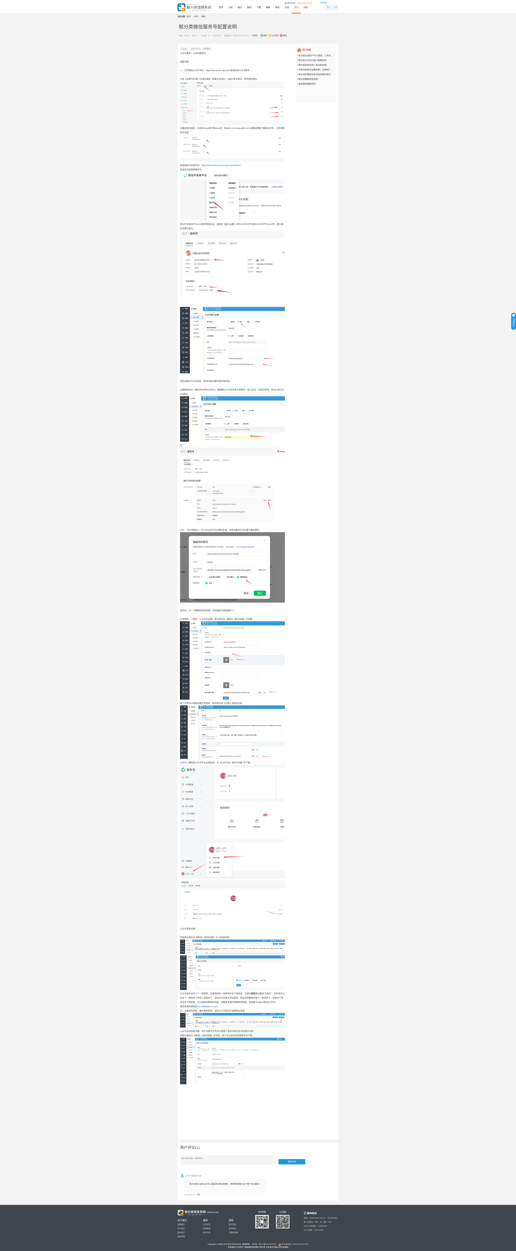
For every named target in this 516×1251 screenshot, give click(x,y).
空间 (287, 7)
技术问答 (207, 1232)
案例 (249, 7)
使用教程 (207, 1228)
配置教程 (206, 49)
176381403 (322, 1226)
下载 (259, 7)
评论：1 (195, 36)
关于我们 (181, 1228)
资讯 (296, 7)
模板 (268, 7)
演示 (240, 7)
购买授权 (232, 1224)
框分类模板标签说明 (308, 79)
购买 (277, 7)
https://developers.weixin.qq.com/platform (221, 165)
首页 (221, 7)
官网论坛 (323, 3)
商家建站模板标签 (307, 84)
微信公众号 (195, 49)
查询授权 (232, 1228)
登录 (328, 7)
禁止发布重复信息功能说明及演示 (314, 74)
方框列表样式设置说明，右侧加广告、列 (317, 69)
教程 (203, 16)
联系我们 (181, 1232)
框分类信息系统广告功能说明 (312, 65)
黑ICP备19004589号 (267, 1244)
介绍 (230, 7)
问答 (306, 7)
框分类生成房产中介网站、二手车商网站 (317, 55)
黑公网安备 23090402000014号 (294, 1244)
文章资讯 (207, 1224)
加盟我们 (181, 1224)
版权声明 (181, 1236)
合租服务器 (233, 1232)
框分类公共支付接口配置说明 (312, 60)
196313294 (319, 1230)
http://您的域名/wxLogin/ (207, 1006)
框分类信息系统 (234, 1244)
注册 (335, 7)
